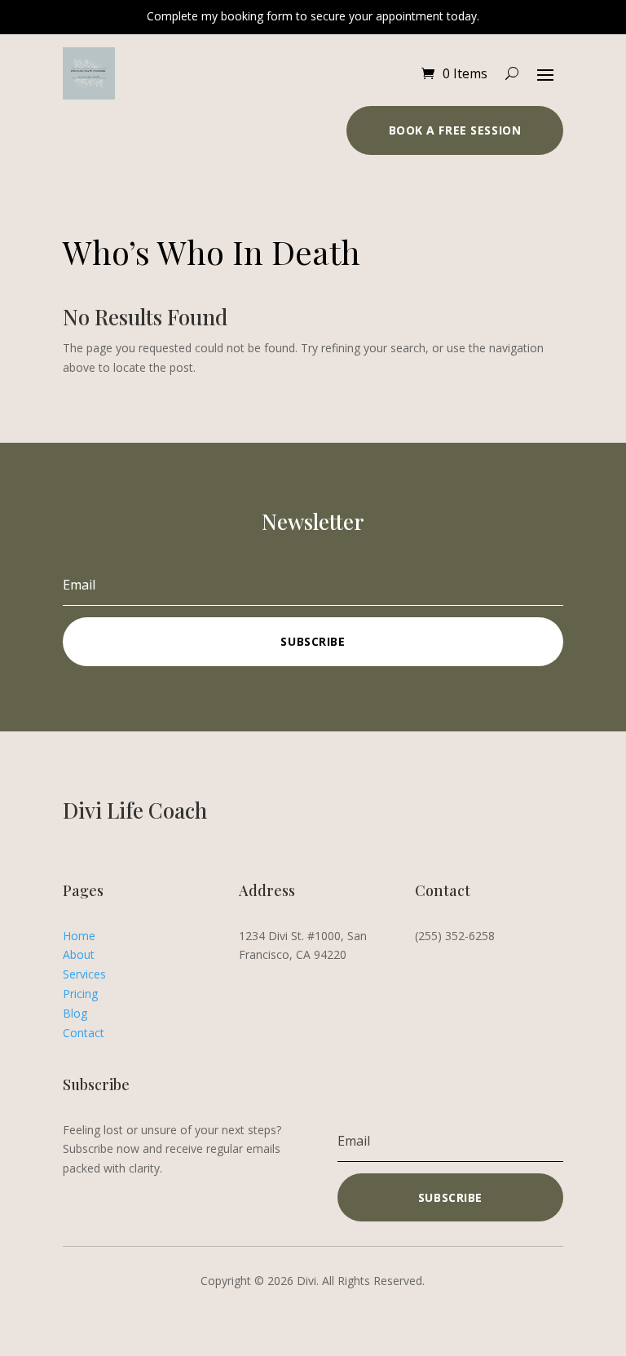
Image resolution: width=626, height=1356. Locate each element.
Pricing (80, 993)
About (79, 954)
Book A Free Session (455, 130)
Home (79, 935)
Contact (83, 1032)
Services (84, 974)
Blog (75, 1013)
